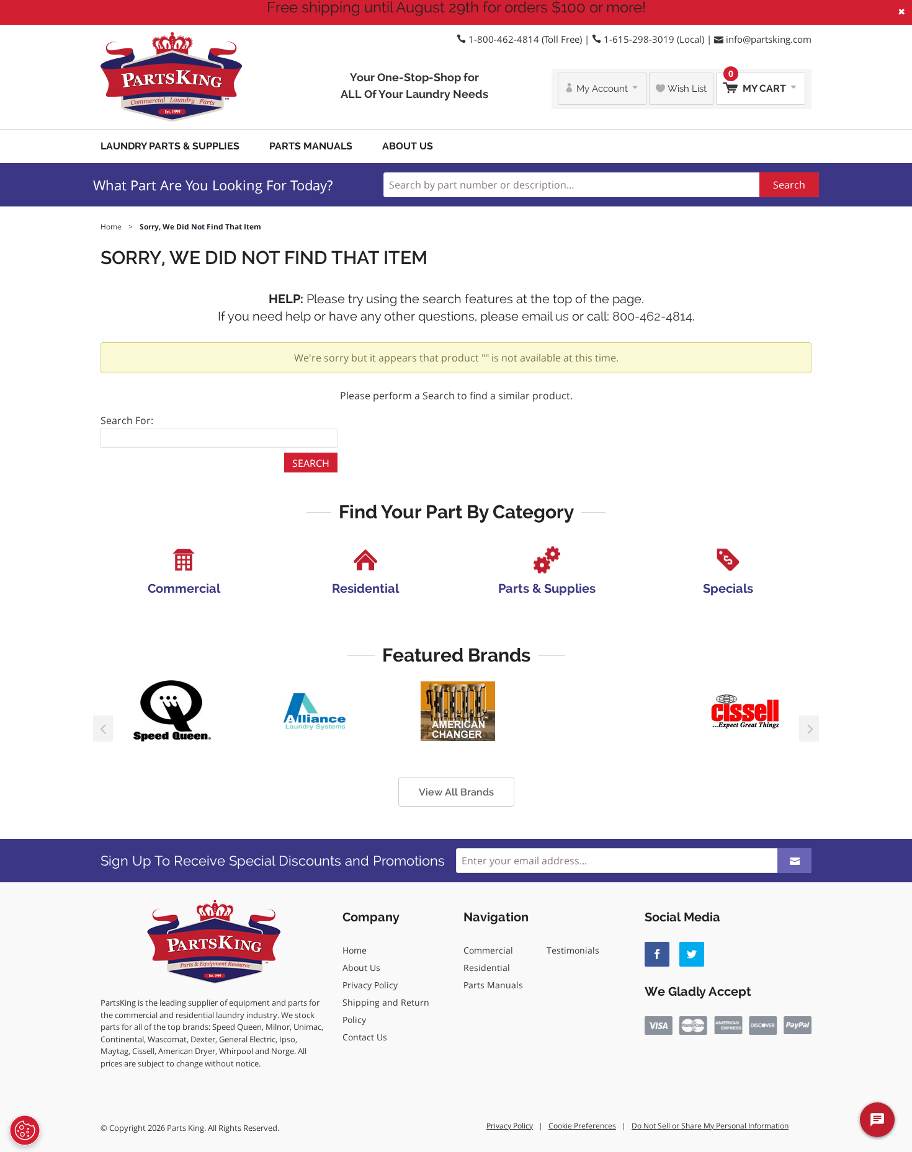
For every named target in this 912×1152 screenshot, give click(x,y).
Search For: (127, 420)
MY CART (758, 83)
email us (545, 316)
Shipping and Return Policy (385, 1011)
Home (354, 950)
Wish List (686, 88)
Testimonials (573, 950)
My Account (602, 88)
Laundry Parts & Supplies (170, 146)
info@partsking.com (768, 39)
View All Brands (456, 792)
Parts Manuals (310, 146)
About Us (407, 146)
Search (789, 185)
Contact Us (364, 1037)
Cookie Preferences (582, 1125)
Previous (103, 728)
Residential (486, 967)
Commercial (488, 950)
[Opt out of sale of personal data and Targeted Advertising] (24, 1130)
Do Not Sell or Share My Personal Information (710, 1125)
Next (809, 728)
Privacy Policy (370, 985)
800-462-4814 (652, 316)
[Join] (794, 860)
